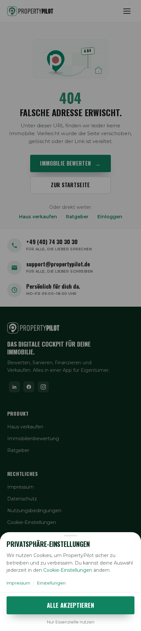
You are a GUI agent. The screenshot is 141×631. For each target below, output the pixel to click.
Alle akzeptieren (70, 605)
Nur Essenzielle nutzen (70, 621)
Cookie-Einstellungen (67, 570)
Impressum (18, 583)
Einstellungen (51, 583)
